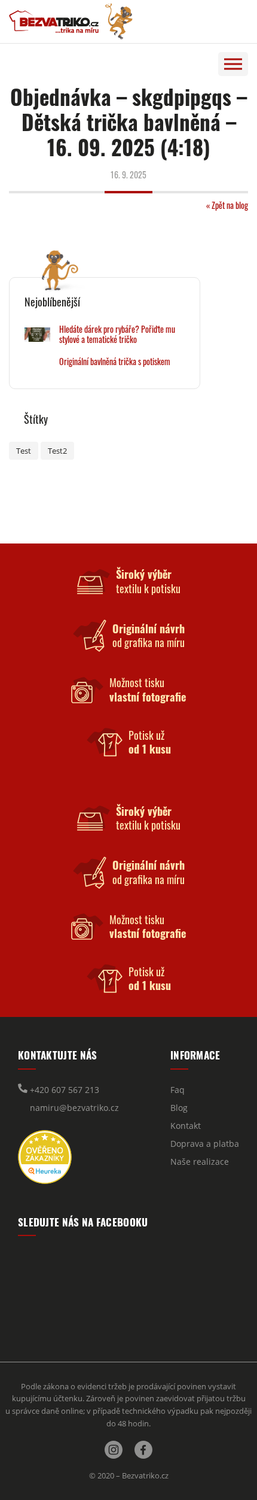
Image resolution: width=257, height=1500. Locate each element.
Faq (177, 1089)
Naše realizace (199, 1161)
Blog (179, 1107)
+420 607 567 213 (63, 1089)
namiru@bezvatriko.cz (73, 1107)
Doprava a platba (204, 1143)
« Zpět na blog (227, 205)
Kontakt (185, 1125)
